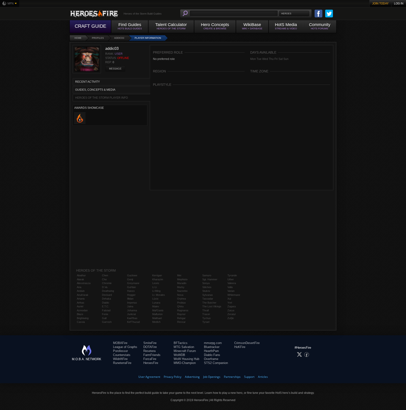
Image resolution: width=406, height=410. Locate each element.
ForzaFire (149, 359)
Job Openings (211, 377)
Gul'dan (131, 287)
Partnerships (232, 377)
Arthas (80, 302)
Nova (180, 294)
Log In (398, 3)
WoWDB (179, 355)
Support (249, 377)
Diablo (105, 302)
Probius (181, 302)
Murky (180, 287)
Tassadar (207, 298)
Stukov (206, 290)
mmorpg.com (213, 343)
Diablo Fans (212, 355)
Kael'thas (132, 318)
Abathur (81, 275)
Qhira (180, 306)
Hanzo (131, 290)
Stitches (206, 287)
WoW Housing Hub (186, 359)
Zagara (231, 306)
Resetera (149, 351)
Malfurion (157, 314)
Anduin (81, 290)
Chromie (107, 283)
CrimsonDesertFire (247, 343)
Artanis (81, 298)
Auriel (80, 306)
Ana (79, 287)
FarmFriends (151, 355)
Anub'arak (82, 294)
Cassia (81, 321)
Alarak (80, 279)
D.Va (104, 287)
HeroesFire (150, 363)
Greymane (133, 283)
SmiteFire (149, 343)
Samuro (206, 275)
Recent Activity (87, 81)
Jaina (130, 306)
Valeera (231, 283)
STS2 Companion (216, 363)
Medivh (156, 321)
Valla (230, 287)
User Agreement (149, 377)
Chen (105, 275)
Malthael (157, 318)
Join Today (380, 3)
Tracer (206, 314)
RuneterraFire (122, 363)
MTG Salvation (184, 347)
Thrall (205, 310)
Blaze (80, 314)
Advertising (192, 377)
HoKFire (239, 347)
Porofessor (120, 351)
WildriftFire (120, 359)
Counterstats (121, 355)
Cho (104, 279)
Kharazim (157, 279)
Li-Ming (156, 290)
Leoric (155, 283)
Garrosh (107, 321)
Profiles (98, 38)
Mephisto (182, 279)
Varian (230, 290)
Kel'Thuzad (133, 321)
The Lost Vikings (211, 306)
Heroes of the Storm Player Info (101, 97)
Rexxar (181, 321)
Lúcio (155, 298)
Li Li (154, 287)
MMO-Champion (185, 363)
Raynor (181, 314)
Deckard (107, 294)
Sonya (206, 283)
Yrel (229, 302)
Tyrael (205, 321)
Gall (104, 318)
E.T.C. (105, 306)
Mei (179, 275)
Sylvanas (207, 294)
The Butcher (209, 302)
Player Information (148, 38)
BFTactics (180, 343)
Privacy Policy (172, 377)
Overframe (211, 359)
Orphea (181, 298)
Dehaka (106, 298)
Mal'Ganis (158, 310)
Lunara (156, 302)
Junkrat (131, 314)
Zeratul (231, 314)
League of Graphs (125, 347)
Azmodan (82, 310)
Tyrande (232, 275)
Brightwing (83, 318)
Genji (130, 279)
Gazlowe (132, 275)
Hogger (131, 294)
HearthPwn (211, 351)
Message (115, 68)
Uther (230, 279)
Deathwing (108, 290)
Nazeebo (182, 290)
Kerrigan (157, 275)
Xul (229, 298)
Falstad (106, 310)
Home (78, 38)
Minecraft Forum (185, 351)
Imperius (132, 302)
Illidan (130, 298)
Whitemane (233, 294)
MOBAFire (120, 343)
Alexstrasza (83, 283)
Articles (263, 377)
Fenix (105, 314)
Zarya (230, 310)
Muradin (181, 283)
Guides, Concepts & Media (95, 89)
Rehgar (181, 318)
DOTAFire (150, 347)
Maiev (155, 306)
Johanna (132, 310)
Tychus (206, 318)
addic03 (119, 38)
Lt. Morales (158, 294)
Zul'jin (230, 318)
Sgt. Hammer (209, 279)
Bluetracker (211, 347)
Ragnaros (182, 310)
